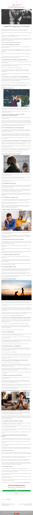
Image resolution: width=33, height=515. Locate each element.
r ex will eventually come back (25, 482)
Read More (17, 513)
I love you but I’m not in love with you (16, 315)
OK (14, 513)
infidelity (13, 35)
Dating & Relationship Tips (8, 499)
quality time (18, 49)
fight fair (28, 235)
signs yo (19, 482)
